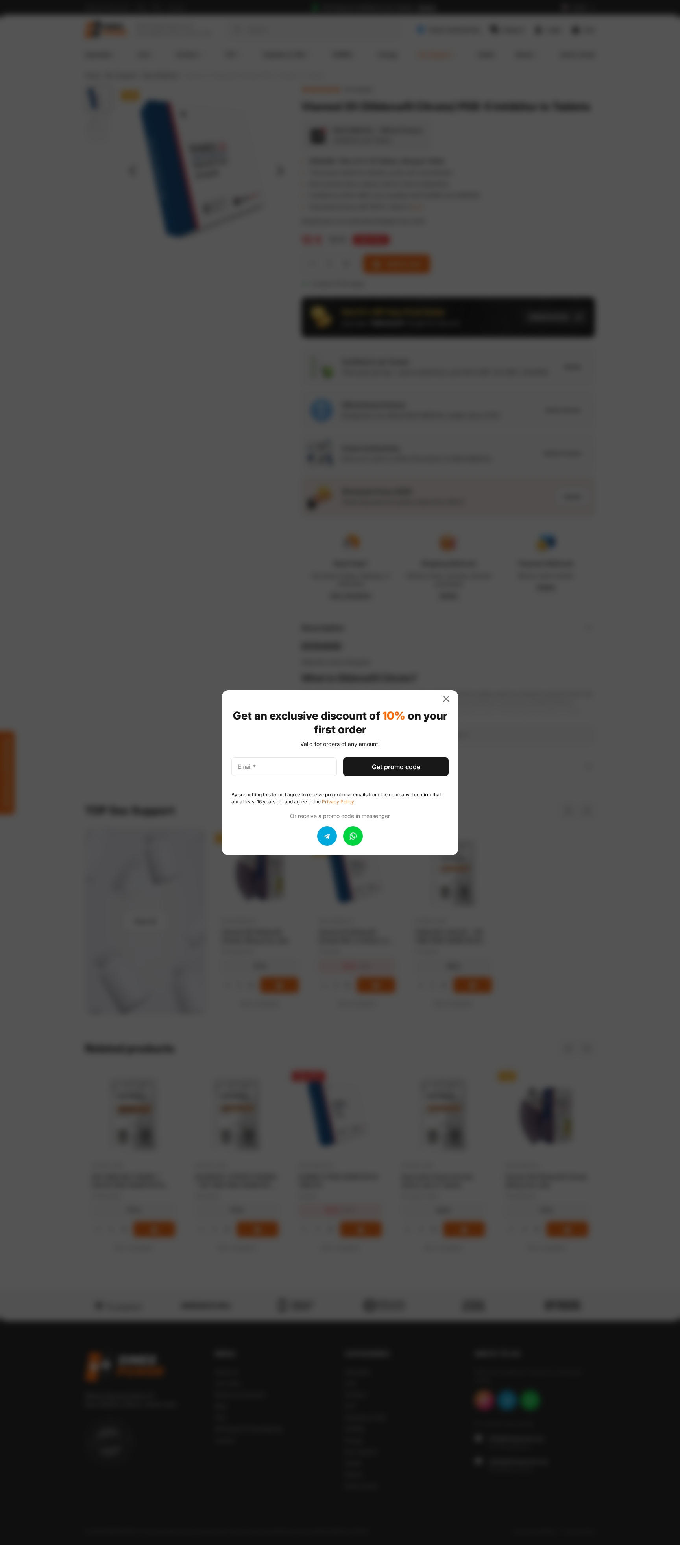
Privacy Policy (338, 802)
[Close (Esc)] (449, 698)
